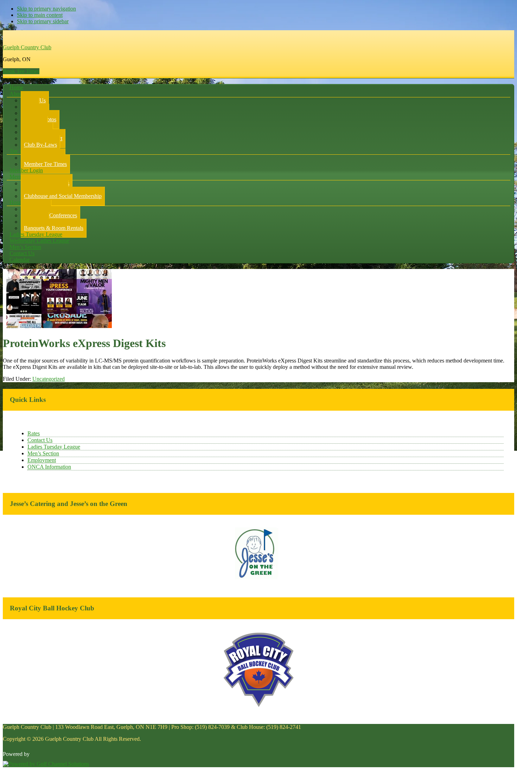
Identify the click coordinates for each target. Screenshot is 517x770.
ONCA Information (49, 467)
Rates (33, 433)
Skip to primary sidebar (43, 21)
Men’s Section (43, 453)
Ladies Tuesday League (53, 447)
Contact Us (39, 440)
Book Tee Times (21, 71)
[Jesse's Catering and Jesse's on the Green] (258, 578)
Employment (41, 460)
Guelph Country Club (27, 47)
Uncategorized (48, 379)
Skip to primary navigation (46, 9)
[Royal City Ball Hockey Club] (258, 706)
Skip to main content (40, 15)
